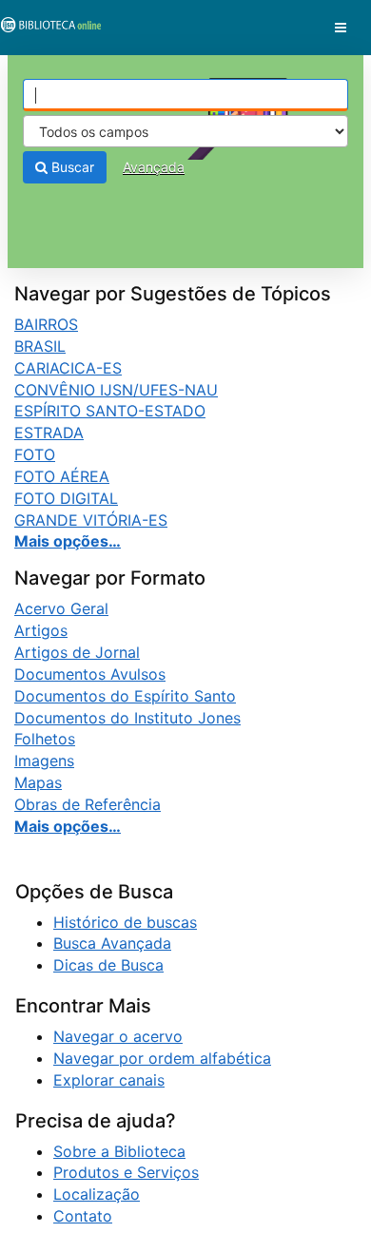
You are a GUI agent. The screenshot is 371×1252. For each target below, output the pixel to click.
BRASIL (40, 346)
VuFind (47, 29)
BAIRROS (46, 324)
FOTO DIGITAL (66, 498)
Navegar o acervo (118, 1036)
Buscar (71, 167)
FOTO (34, 454)
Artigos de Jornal (77, 652)
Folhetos (44, 738)
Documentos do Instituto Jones (127, 717)
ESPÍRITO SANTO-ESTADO (109, 410)
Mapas (38, 782)
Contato (82, 1215)
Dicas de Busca (108, 964)
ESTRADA (49, 432)
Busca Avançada (112, 943)
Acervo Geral (61, 608)
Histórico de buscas (125, 922)
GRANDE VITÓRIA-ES (90, 520)
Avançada (154, 167)
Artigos (41, 630)
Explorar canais (109, 1079)
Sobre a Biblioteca (119, 1151)
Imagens (44, 760)
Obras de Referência (87, 804)
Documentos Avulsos (90, 674)
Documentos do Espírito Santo (125, 695)
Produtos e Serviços (126, 1172)
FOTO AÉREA (61, 476)
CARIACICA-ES (68, 367)
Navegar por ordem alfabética (162, 1058)
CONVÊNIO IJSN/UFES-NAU (116, 389)
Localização (96, 1194)
